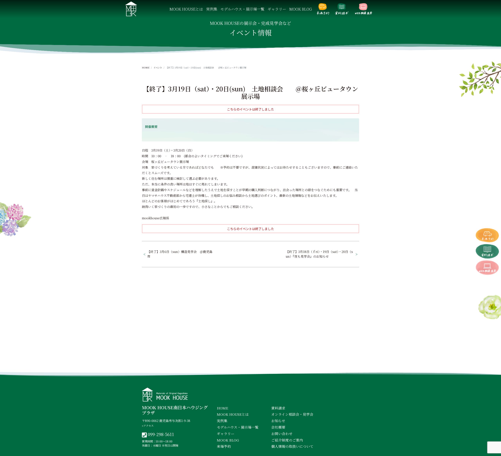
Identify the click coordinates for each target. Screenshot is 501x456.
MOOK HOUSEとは (186, 9)
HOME (146, 67)
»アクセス (148, 425)
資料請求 (342, 9)
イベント (157, 67)
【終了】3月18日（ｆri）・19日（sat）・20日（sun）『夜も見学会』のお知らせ (319, 254)
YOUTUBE (284, 365)
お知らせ (278, 420)
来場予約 (323, 9)
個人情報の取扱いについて (292, 446)
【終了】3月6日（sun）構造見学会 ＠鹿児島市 (179, 254)
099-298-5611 (161, 434)
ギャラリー (277, 9)
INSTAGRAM (251, 365)
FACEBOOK (218, 365)
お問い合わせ (281, 433)
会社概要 (278, 427)
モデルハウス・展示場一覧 (242, 9)
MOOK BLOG (300, 9)
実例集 (211, 9)
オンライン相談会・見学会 (363, 9)
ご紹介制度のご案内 (287, 440)
